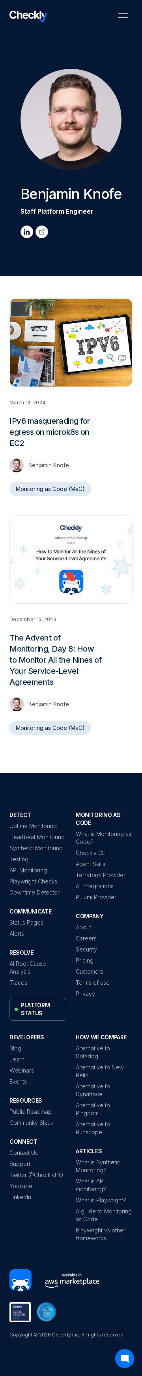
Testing (18, 859)
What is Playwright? (101, 1200)
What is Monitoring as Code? (103, 837)
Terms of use (93, 982)
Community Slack (31, 1122)
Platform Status (35, 1009)
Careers (86, 938)
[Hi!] (20, 1281)
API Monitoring (28, 870)
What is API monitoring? (91, 1185)
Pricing (84, 960)
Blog (15, 1048)
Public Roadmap (30, 1111)
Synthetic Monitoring (36, 848)
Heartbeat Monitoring (37, 837)
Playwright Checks (33, 881)
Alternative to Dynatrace (93, 1090)
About (83, 927)
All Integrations (95, 886)
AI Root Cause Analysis (27, 967)
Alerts (16, 933)
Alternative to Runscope (93, 1128)
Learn (16, 1059)
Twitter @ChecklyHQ (36, 1174)
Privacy (85, 993)
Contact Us (23, 1152)
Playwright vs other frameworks (100, 1234)
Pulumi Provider (96, 897)
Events (18, 1081)
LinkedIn (20, 1197)
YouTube (20, 1186)
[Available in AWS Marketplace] (69, 1281)
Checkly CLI (91, 852)
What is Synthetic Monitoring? (98, 1166)
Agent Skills (90, 863)
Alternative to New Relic (99, 1071)
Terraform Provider (100, 875)
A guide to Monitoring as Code (104, 1215)
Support (19, 1163)
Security (86, 949)
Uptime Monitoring (33, 826)
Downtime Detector (34, 892)
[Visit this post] (71, 401)
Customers (89, 971)
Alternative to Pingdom (93, 1109)
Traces (18, 982)
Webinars (21, 1070)
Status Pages (26, 922)
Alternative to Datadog (93, 1052)
